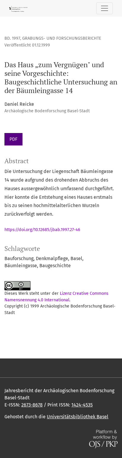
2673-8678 (32, 405)
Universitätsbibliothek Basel (77, 416)
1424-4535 (82, 405)
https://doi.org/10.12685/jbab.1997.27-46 (42, 229)
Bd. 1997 (12, 38)
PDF (13, 139)
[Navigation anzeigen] (104, 8)
